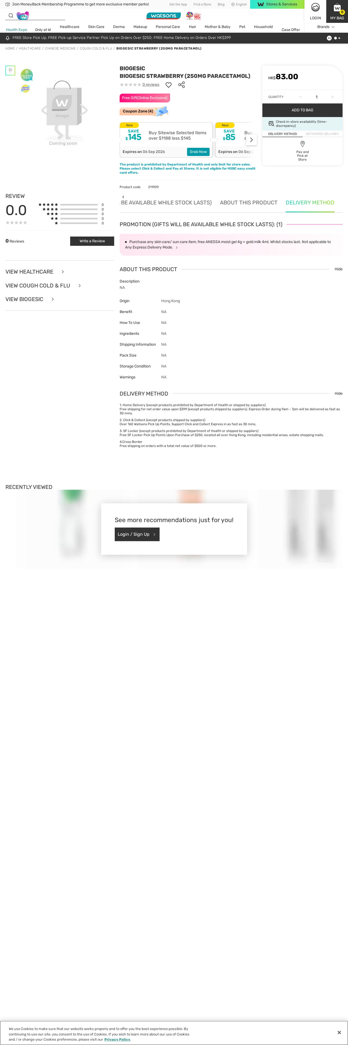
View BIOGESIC (25, 299)
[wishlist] (168, 85)
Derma (119, 26)
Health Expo (16, 29)
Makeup (140, 26)
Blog (221, 4)
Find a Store (202, 4)
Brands (323, 26)
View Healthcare (30, 272)
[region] (174, 1033)
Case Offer (291, 29)
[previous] (123, 196)
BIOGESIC (132, 68)
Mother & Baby (218, 26)
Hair (192, 26)
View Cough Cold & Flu (38, 286)
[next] (251, 139)
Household (263, 26)
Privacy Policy (117, 1039)
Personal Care (168, 26)
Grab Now (198, 151)
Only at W (43, 29)
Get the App (178, 4)
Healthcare (69, 26)
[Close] (339, 1032)
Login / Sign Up (134, 534)
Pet (242, 26)
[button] (337, 11)
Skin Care (96, 26)
